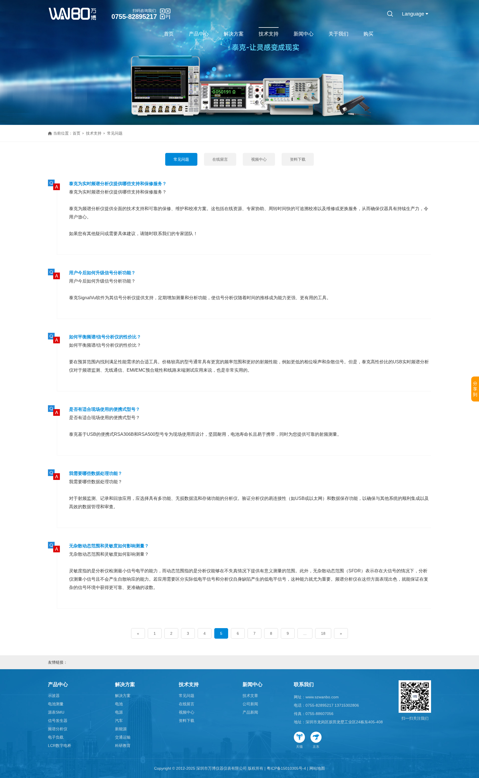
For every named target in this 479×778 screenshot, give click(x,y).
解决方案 (234, 34)
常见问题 (181, 159)
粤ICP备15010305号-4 (286, 768)
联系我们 (304, 684)
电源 (119, 712)
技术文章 (250, 695)
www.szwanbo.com (322, 697)
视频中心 (259, 159)
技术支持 (269, 34)
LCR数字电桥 (59, 745)
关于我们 (338, 34)
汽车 (119, 720)
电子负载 (55, 737)
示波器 (54, 695)
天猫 (299, 747)
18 (323, 633)
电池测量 (55, 704)
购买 (368, 34)
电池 (119, 704)
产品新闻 (250, 712)
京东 (316, 747)
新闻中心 (304, 34)
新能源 (121, 729)
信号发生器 (57, 720)
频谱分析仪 (57, 729)
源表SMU (56, 712)
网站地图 (317, 768)
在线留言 (220, 159)
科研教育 (123, 745)
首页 (169, 34)
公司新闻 (250, 704)
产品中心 (199, 34)
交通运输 (123, 737)
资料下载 (297, 159)
